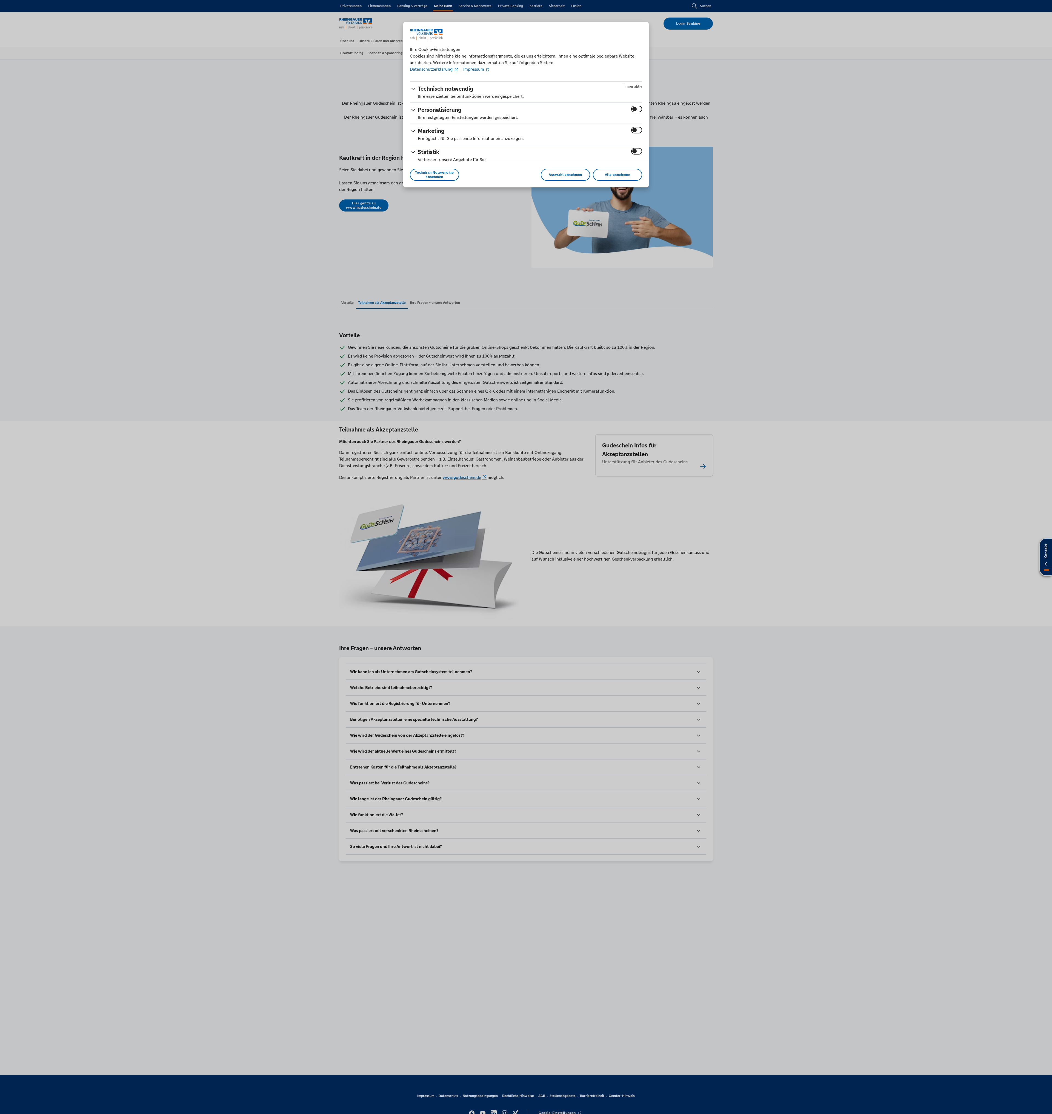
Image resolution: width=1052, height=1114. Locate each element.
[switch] (636, 109)
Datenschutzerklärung (432, 69)
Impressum (473, 69)
